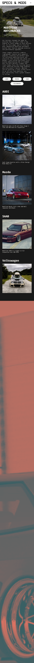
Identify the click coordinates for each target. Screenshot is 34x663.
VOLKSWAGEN (17, 83)
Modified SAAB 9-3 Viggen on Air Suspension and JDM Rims (13, 251)
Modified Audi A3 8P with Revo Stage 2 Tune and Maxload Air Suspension (15, 126)
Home (5, 35)
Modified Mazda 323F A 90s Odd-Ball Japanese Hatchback (14, 207)
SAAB (27, 79)
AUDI (6, 79)
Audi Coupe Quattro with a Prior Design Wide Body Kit (16, 163)
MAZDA (17, 79)
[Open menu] (31, 3)
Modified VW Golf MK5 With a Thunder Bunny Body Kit (14, 295)
